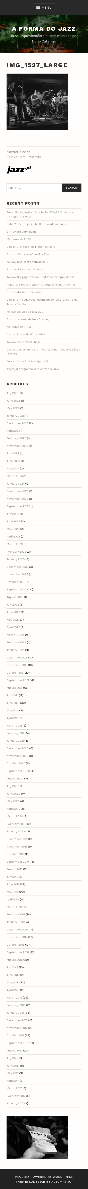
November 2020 (17, 756)
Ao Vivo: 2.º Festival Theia (23, 342)
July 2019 (12, 877)
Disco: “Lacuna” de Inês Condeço (29, 319)
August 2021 (15, 688)
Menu (46, 7)
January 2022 (16, 650)
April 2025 (13, 430)
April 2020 (13, 809)
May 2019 (13, 892)
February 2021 (16, 733)
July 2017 (12, 1058)
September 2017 (18, 1043)
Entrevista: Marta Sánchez (25, 292)
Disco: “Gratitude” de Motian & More (31, 247)
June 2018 (13, 975)
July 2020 (13, 786)
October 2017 (15, 1035)
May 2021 (13, 710)
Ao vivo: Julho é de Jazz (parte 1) (27, 361)
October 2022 (16, 582)
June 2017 (13, 1065)
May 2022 (13, 619)
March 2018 (14, 997)
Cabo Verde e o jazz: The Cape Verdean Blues (36, 224)
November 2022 (17, 574)
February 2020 (16, 824)
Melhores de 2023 (19, 327)
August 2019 (15, 869)
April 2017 (13, 1081)
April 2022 (13, 627)
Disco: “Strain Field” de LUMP (26, 334)
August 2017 (15, 1050)
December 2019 (17, 839)
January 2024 (16, 483)
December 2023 (18, 491)
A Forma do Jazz (44, 28)
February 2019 (16, 914)
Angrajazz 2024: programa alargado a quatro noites (41, 284)
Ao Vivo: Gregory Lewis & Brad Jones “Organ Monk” (40, 277)
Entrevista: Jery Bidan (21, 231)
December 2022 (17, 567)
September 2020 (18, 771)
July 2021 (12, 695)
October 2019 (15, 854)
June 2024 (13, 461)
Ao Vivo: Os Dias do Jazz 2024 (26, 311)
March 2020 (15, 816)
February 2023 (16, 551)
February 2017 (16, 1096)
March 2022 (15, 635)
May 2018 (13, 982)
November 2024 (17, 446)
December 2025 (17, 423)
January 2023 (16, 559)
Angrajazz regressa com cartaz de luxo (33, 369)
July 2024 (13, 453)
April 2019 (13, 899)
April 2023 (13, 536)
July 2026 (13, 393)
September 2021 (18, 680)
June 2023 (13, 521)
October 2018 (16, 944)
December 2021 (17, 657)
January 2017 (15, 1103)
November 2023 (17, 498)
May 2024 (13, 468)
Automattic (61, 1181)
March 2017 (14, 1088)
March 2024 (15, 476)
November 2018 (17, 937)
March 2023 (15, 544)
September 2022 (18, 589)
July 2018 (12, 967)
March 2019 (14, 907)
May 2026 (13, 408)
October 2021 (15, 672)
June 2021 (13, 703)
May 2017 (13, 1073)
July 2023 (13, 514)
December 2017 (17, 1020)
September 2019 (18, 861)
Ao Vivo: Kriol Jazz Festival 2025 (27, 262)
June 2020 (13, 793)
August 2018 (15, 960)
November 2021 (17, 665)
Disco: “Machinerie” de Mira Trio (28, 254)
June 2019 (13, 884)
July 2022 (13, 604)
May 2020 (13, 801)
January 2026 (16, 416)
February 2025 (16, 438)
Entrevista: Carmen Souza (24, 269)
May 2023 (13, 529)
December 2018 (17, 929)
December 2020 (18, 748)
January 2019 (15, 922)
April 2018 (13, 990)
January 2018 (15, 1012)
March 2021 (14, 725)
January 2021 (15, 740)
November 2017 (17, 1028)
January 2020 (16, 831)
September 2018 (18, 952)
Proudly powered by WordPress (44, 1177)
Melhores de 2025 (19, 239)
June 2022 (13, 612)
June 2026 (13, 400)
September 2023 (18, 506)
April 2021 (13, 718)
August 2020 (15, 778)
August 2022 (15, 597)
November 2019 (17, 846)
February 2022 (16, 642)
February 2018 (16, 1005)
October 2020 (16, 763)
